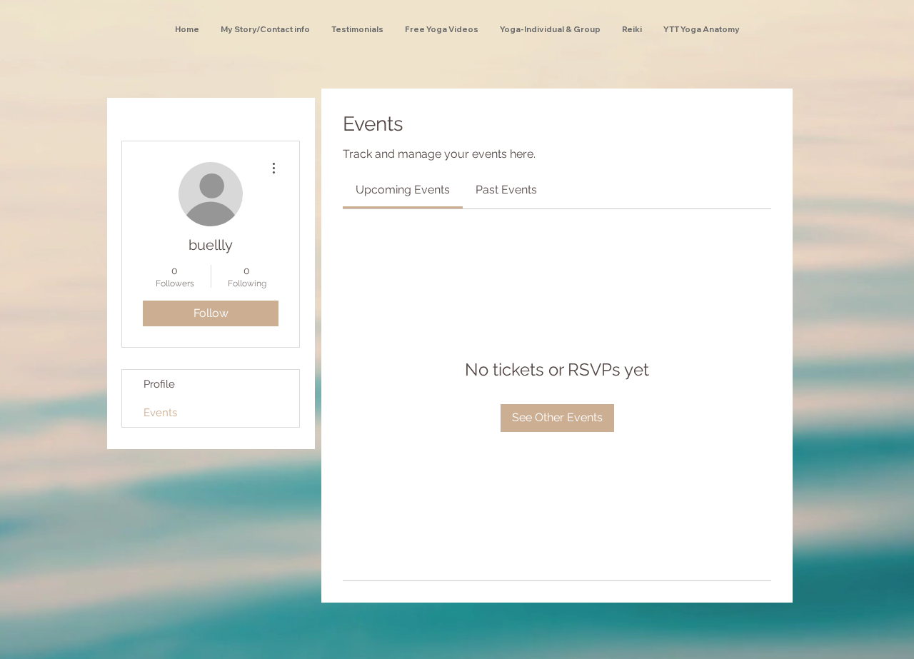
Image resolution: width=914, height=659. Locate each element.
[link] (403, 189)
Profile (159, 384)
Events (160, 412)
